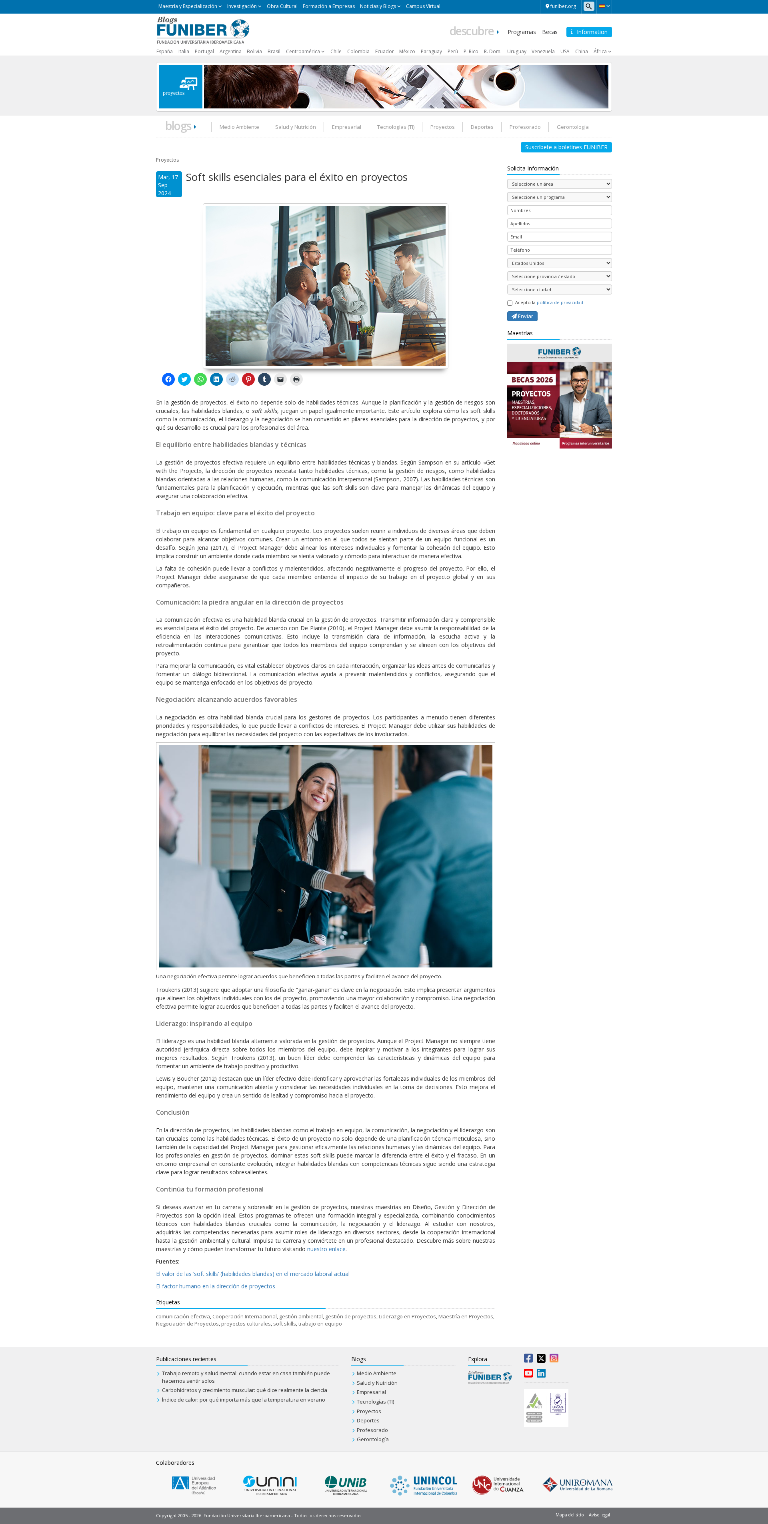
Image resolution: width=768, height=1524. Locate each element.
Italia (183, 51)
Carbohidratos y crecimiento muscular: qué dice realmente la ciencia (244, 1390)
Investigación (242, 6)
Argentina (231, 51)
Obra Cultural (282, 6)
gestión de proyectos (350, 1316)
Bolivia (254, 51)
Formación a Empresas (329, 6)
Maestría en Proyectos (465, 1316)
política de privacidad (560, 302)
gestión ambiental (301, 1316)
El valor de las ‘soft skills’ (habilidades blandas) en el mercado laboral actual (253, 1274)
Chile (336, 51)
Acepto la (549, 302)
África (600, 51)
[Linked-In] (541, 1374)
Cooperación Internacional (244, 1316)
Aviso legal (599, 1515)
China (581, 51)
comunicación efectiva (183, 1316)
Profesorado (525, 126)
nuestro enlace (326, 1249)
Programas (522, 32)
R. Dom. (493, 51)
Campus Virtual (423, 6)
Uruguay (516, 51)
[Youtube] (528, 1374)
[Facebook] (528, 1360)
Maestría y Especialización (187, 6)
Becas (550, 32)
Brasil (274, 51)
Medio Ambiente (239, 126)
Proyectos (442, 126)
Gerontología (573, 126)
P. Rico (471, 51)
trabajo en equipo (320, 1323)
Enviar (525, 316)
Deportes (482, 126)
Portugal (204, 51)
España (164, 51)
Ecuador (384, 51)
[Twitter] (541, 1360)
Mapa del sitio (570, 1515)
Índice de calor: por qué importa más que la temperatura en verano (243, 1399)
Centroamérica (303, 51)
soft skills (284, 1323)
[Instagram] (554, 1360)
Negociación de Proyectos (187, 1323)
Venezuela (543, 51)
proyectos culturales (246, 1323)
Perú (453, 51)
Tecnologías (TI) (395, 126)
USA (565, 51)
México (407, 51)
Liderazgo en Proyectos (407, 1316)
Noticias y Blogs (378, 6)
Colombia (358, 51)
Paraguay (431, 51)
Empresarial (346, 126)
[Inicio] (203, 29)
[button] (604, 6)
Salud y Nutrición (295, 126)
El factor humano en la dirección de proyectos (215, 1286)
